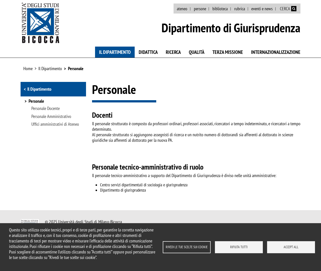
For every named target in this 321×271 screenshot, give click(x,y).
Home (28, 68)
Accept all (291, 247)
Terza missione (227, 52)
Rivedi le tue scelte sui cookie (187, 247)
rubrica (239, 9)
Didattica (148, 52)
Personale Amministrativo (51, 116)
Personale (76, 68)
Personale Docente (45, 108)
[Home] (41, 23)
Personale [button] (36, 101)
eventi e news (262, 9)
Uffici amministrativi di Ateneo (55, 124)
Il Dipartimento (115, 52)
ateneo (182, 9)
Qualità (196, 52)
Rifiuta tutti (239, 247)
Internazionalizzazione (275, 52)
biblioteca (220, 9)
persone (200, 9)
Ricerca (173, 52)
